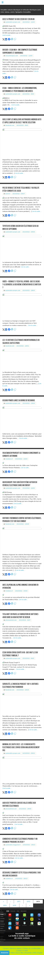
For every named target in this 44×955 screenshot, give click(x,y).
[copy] (15, 40)
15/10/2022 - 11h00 (29, 488)
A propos (6, 948)
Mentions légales (15, 948)
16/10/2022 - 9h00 (28, 94)
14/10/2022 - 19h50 (25, 809)
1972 (28, 901)
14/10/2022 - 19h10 (29, 845)
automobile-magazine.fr (13, 845)
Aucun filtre (19, 953)
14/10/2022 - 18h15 (21, 878)
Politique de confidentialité (31, 948)
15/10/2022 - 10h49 (23, 524)
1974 (5, 905)
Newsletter (28, 953)
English (39, 953)
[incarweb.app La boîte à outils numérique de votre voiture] (22, 941)
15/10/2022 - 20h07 (18, 193)
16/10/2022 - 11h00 (29, 22)
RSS (34, 953)
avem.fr (8, 193)
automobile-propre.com (13, 22)
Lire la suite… (7, 35)
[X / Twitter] (3, 40)
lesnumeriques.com (12, 55)
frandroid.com (10, 125)
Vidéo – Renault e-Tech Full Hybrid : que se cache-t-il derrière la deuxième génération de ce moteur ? (21, 284)
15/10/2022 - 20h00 (29, 232)
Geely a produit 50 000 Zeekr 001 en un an (18, 19)
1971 (18, 901)
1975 (14, 905)
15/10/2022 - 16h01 (23, 346)
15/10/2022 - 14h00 (21, 459)
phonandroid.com (11, 620)
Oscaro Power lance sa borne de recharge (18, 400)
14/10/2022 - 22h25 (23, 690)
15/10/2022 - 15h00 (29, 403)
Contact (19, 950)
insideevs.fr (9, 459)
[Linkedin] (6, 40)
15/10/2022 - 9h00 (28, 658)
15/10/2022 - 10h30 (21, 591)
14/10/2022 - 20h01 (29, 753)
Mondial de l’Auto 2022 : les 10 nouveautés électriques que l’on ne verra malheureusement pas (21, 747)
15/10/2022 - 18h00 (29, 290)
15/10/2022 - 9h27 (25, 620)
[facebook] (9, 40)
